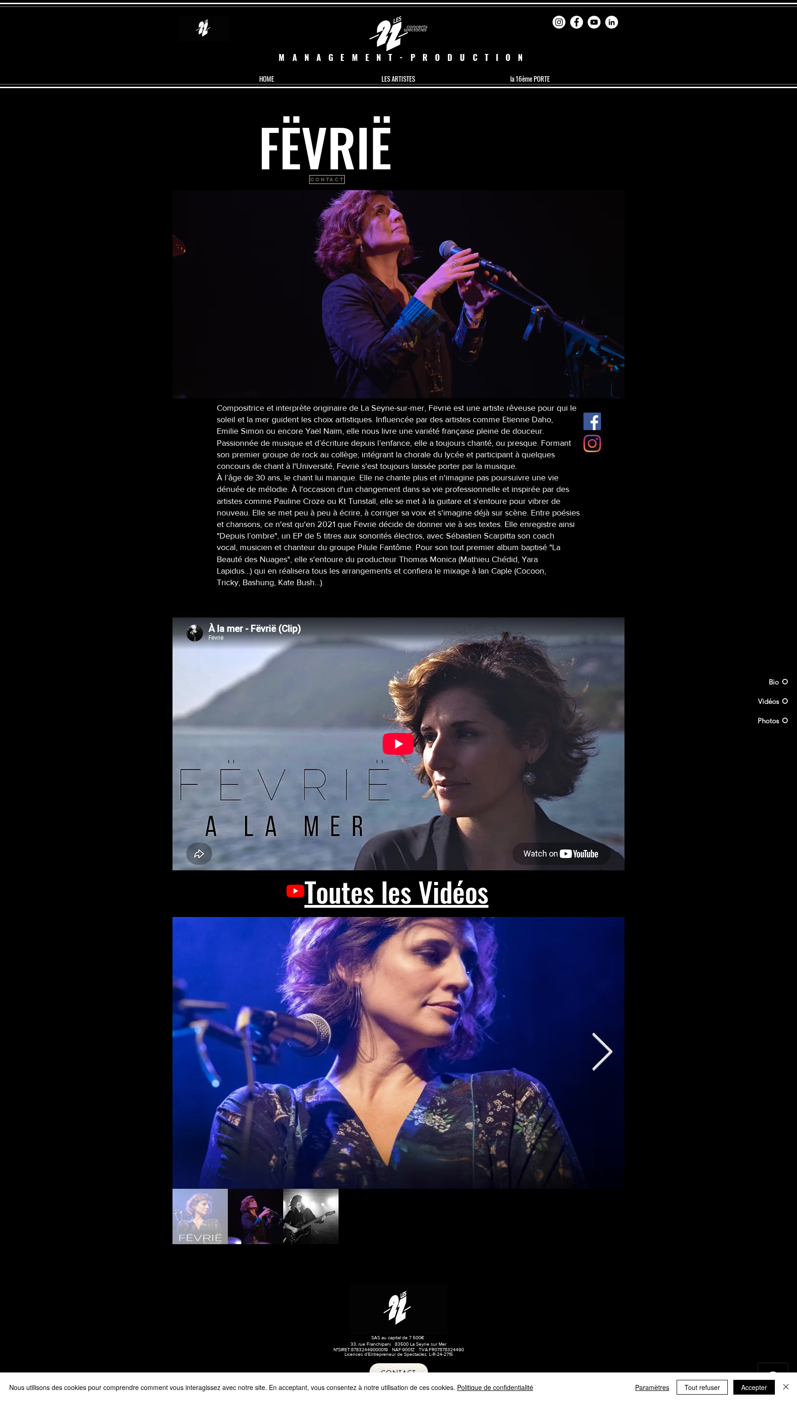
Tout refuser (702, 1387)
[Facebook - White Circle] (576, 22)
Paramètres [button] (652, 1387)
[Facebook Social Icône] (592, 421)
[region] (398, 294)
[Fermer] (785, 1387)
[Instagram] (559, 22)
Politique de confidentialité (495, 1387)
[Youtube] (295, 891)
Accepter (754, 1387)
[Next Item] (602, 1053)
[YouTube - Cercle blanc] (594, 22)
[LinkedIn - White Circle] (611, 22)
